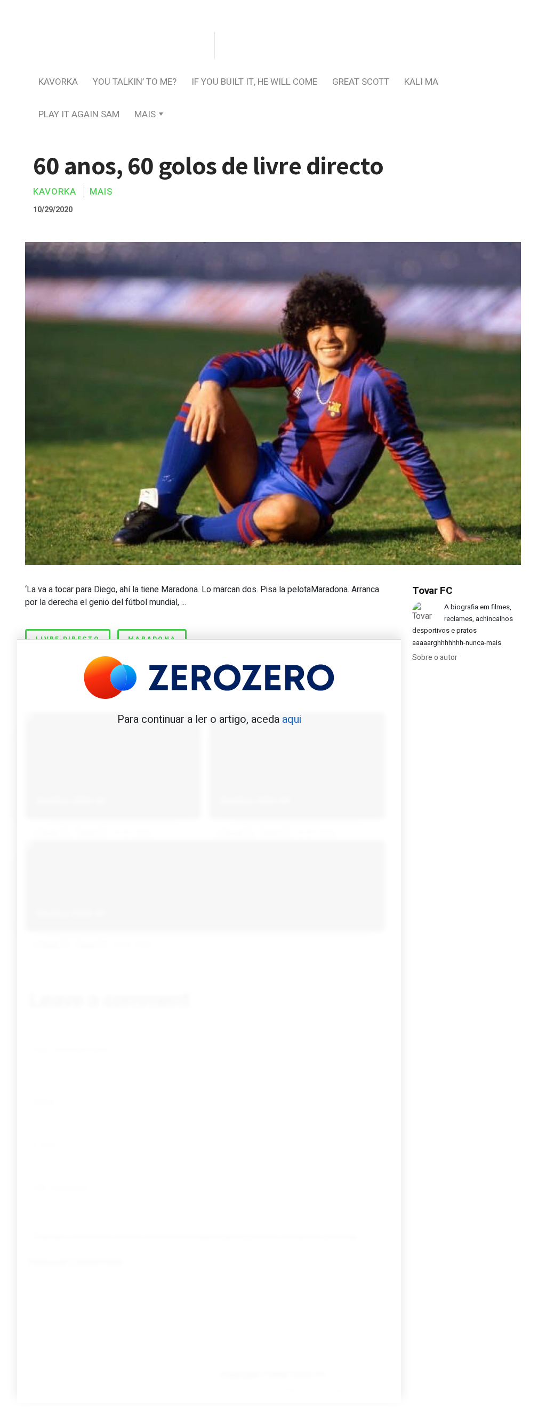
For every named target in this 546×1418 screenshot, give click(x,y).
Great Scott (360, 81)
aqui (291, 719)
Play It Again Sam (78, 114)
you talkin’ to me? (134, 81)
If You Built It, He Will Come (254, 81)
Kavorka (58, 81)
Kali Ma (421, 81)
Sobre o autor (434, 657)
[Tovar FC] (118, 46)
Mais (145, 114)
